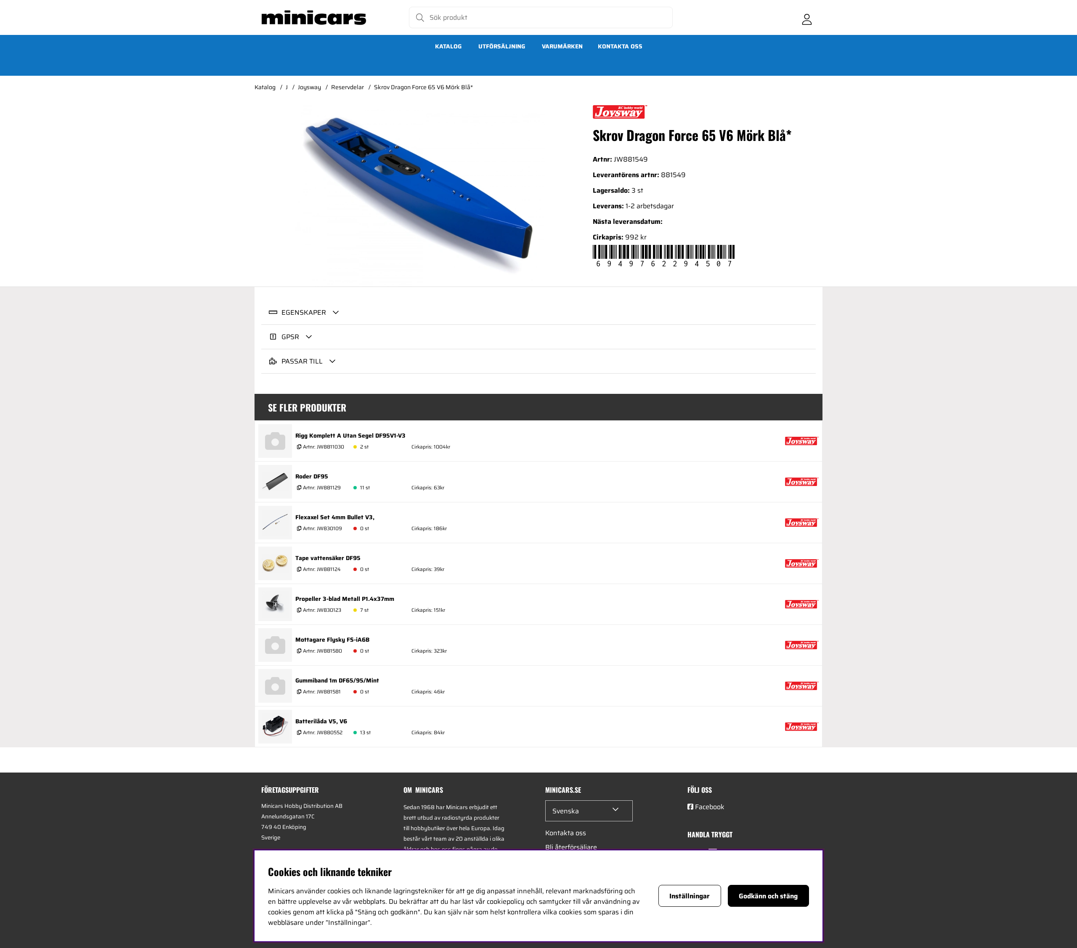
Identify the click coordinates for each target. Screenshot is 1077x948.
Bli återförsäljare (571, 847)
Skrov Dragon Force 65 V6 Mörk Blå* (423, 87)
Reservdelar (347, 87)
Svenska (565, 811)
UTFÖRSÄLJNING (501, 46)
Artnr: (323, 447)
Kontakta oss (620, 46)
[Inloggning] (807, 18)
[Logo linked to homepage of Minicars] (313, 17)
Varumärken (562, 46)
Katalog (448, 46)
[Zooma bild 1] (420, 196)
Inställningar (689, 896)
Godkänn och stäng (768, 896)
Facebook (709, 807)
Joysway (309, 87)
